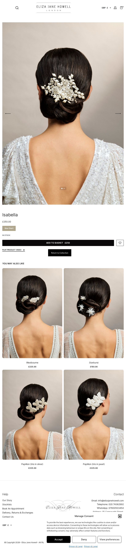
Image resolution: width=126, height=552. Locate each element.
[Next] (118, 113)
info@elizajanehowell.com (111, 500)
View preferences (109, 539)
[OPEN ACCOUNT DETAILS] (115, 7)
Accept (59, 539)
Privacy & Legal (76, 546)
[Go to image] (62, 188)
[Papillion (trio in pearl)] (94, 415)
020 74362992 (116, 504)
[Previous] (8, 113)
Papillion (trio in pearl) (94, 464)
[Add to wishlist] (120, 243)
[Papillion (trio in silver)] (32, 415)
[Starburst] (94, 313)
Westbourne (32, 362)
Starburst (93, 362)
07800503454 (116, 508)
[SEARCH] (17, 7)
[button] (119, 516)
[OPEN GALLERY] (63, 113)
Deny (84, 539)
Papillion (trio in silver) (32, 464)
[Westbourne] (32, 313)
